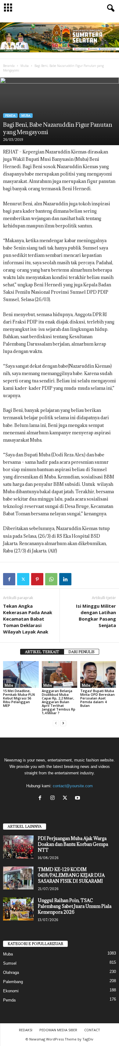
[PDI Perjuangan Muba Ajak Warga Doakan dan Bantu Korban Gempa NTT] (18, 846)
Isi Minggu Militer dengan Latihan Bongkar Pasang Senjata (96, 615)
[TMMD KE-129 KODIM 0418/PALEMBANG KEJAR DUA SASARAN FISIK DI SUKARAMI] (18, 877)
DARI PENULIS (81, 651)
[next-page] (63, 723)
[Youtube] (78, 798)
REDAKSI (25, 1030)
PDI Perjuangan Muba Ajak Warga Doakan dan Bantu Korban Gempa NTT (73, 844)
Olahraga (11, 972)
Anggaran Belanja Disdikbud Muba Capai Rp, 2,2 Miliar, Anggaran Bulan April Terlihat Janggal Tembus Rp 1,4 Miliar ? (58, 701)
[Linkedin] (65, 579)
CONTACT (92, 1030)
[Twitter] (23, 579)
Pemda (10, 116)
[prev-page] (56, 723)
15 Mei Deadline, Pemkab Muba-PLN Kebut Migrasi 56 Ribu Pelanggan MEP (19, 698)
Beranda (9, 66)
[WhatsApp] (51, 579)
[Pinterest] (37, 579)
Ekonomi (11, 991)
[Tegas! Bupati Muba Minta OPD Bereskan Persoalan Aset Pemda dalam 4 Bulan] (98, 674)
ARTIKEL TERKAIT (42, 651)
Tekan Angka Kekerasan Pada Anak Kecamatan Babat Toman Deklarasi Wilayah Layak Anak (27, 619)
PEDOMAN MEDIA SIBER (58, 1030)
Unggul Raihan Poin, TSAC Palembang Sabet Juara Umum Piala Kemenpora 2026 (74, 906)
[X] (66, 798)
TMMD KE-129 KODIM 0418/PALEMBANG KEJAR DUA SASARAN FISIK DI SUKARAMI (71, 875)
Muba (24, 66)
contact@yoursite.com (73, 786)
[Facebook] (9, 579)
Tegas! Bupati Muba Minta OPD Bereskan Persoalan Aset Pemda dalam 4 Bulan (97, 698)
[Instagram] (54, 798)
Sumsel (9, 963)
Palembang (13, 981)
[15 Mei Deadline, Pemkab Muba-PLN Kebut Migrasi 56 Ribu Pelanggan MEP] (21, 674)
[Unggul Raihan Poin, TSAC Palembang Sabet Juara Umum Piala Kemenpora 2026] (18, 908)
